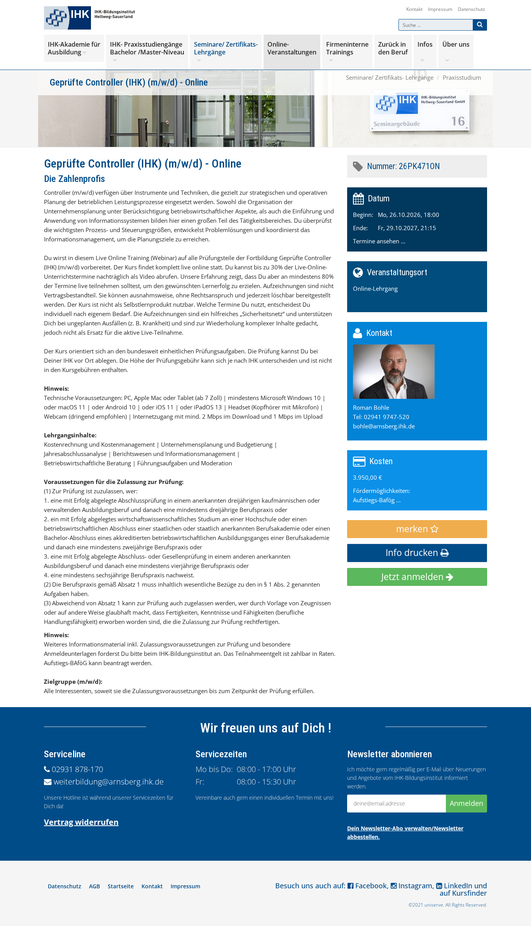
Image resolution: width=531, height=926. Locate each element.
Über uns (456, 44)
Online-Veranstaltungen (291, 48)
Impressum (440, 9)
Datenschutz (471, 9)
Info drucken (413, 553)
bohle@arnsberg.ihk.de (384, 426)
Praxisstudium (462, 77)
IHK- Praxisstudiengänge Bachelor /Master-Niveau (147, 48)
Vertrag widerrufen (81, 822)
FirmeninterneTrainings (347, 48)
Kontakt (414, 9)
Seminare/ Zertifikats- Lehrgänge (226, 48)
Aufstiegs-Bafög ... (377, 500)
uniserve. (434, 905)
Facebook (370, 885)
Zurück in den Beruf (393, 48)
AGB (94, 886)
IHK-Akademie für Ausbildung (74, 48)
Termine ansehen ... (379, 241)
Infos (425, 44)
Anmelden (466, 803)
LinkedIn (457, 885)
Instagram (414, 885)
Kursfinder (469, 893)
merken (413, 529)
